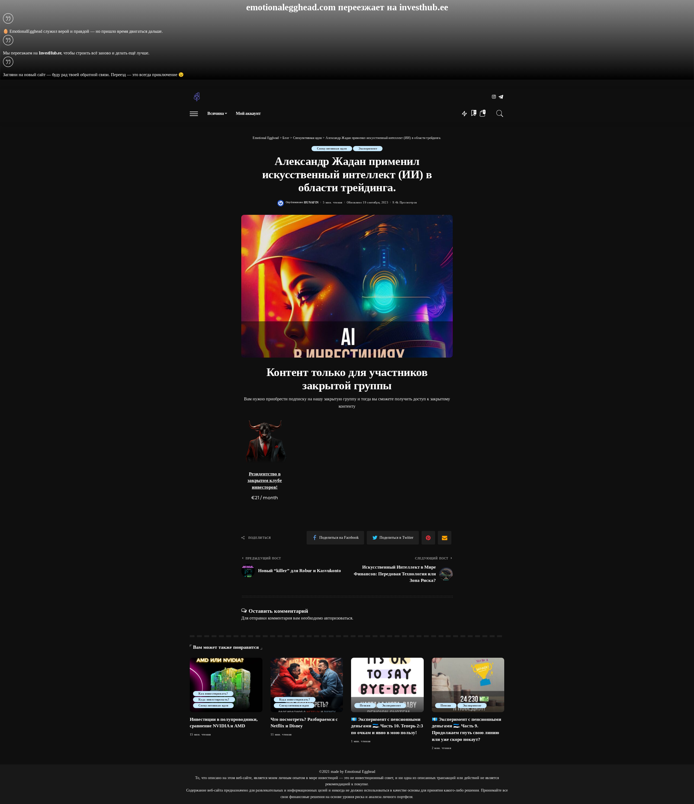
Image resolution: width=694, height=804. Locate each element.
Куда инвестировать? (214, 699)
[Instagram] (494, 97)
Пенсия (365, 705)
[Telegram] (500, 97)
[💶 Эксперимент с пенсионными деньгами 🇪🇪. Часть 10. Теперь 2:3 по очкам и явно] (387, 685)
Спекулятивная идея (332, 148)
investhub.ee (423, 7)
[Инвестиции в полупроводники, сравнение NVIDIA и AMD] (226, 685)
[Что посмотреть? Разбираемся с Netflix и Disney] (307, 685)
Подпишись (279, 456)
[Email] (444, 537)
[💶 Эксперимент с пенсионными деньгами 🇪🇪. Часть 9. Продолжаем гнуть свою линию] (468, 685)
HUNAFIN (311, 202)
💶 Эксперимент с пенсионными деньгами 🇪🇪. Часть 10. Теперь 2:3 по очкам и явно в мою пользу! (387, 726)
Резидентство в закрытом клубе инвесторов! (265, 480)
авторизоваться (338, 618)
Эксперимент (367, 148)
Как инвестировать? (213, 693)
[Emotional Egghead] (197, 97)
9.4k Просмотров (405, 202)
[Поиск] (500, 113)
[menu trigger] (196, 113)
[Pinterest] (428, 537)
